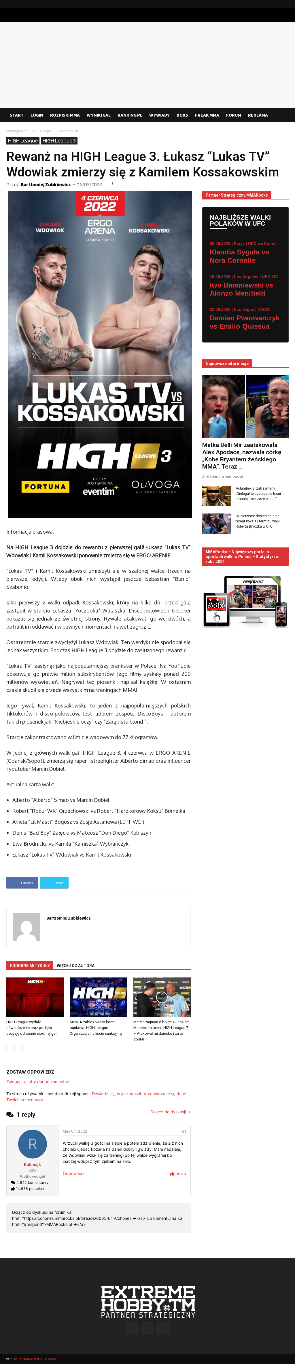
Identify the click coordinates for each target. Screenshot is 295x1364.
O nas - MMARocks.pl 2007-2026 (32, 1359)
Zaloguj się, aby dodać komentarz (38, 1081)
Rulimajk (32, 1164)
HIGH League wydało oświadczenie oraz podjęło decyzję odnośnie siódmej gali (31, 1028)
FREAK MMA (207, 115)
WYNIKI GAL (99, 115)
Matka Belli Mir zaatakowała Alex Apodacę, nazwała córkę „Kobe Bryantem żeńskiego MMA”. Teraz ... (241, 456)
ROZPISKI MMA (65, 115)
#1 (184, 1131)
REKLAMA (258, 115)
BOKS (182, 115)
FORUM (233, 115)
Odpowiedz (74, 1173)
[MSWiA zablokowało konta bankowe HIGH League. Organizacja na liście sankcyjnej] (98, 997)
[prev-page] (10, 1047)
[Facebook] (266, 4)
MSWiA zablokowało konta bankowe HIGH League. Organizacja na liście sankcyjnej (96, 1028)
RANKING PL (130, 115)
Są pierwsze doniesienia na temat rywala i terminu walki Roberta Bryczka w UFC (258, 521)
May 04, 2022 (75, 1131)
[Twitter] (284, 4)
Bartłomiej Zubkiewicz (46, 184)
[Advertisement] (147, 65)
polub (180, 1173)
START (17, 115)
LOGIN (37, 115)
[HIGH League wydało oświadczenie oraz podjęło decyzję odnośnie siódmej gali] (35, 997)
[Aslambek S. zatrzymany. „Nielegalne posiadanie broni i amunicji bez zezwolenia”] (216, 496)
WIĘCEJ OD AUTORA (75, 965)
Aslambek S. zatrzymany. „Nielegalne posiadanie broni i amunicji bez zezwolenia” (259, 493)
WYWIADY (159, 115)
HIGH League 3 (59, 140)
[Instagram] (275, 4)
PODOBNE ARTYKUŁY (30, 965)
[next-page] (19, 1047)
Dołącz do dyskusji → (170, 1111)
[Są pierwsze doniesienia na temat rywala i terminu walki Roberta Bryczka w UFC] (216, 523)
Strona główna (16, 131)
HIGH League (42, 131)
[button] (282, 115)
